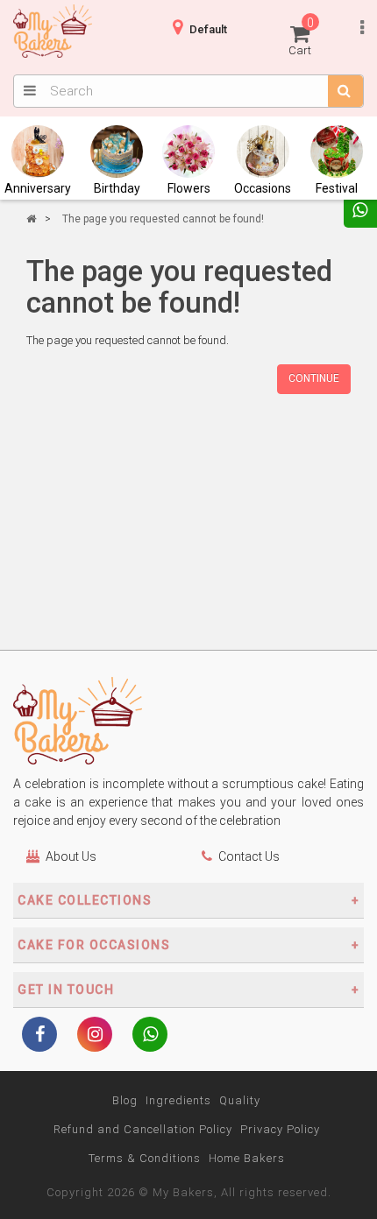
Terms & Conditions (145, 1158)
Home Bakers (247, 1158)
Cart (301, 36)
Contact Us (249, 856)
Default (208, 29)
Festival (337, 188)
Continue (313, 378)
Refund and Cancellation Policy (142, 1129)
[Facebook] (39, 1036)
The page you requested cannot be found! (163, 219)
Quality (239, 1100)
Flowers (188, 188)
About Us (71, 856)
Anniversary (37, 188)
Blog (125, 1100)
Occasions (262, 188)
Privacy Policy (280, 1129)
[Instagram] (94, 1036)
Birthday (117, 188)
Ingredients (178, 1100)
